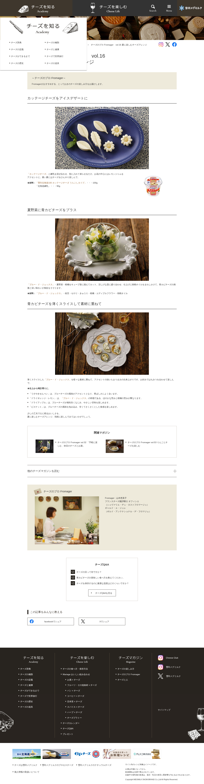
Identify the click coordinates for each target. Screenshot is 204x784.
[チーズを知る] (36, 8)
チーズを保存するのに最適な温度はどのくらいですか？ (102, 583)
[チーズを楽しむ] (108, 8)
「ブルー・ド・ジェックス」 (41, 284)
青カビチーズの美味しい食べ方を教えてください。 (100, 577)
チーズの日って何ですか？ (89, 572)
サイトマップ (164, 710)
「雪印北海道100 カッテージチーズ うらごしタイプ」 (61, 183)
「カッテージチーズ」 (37, 174)
